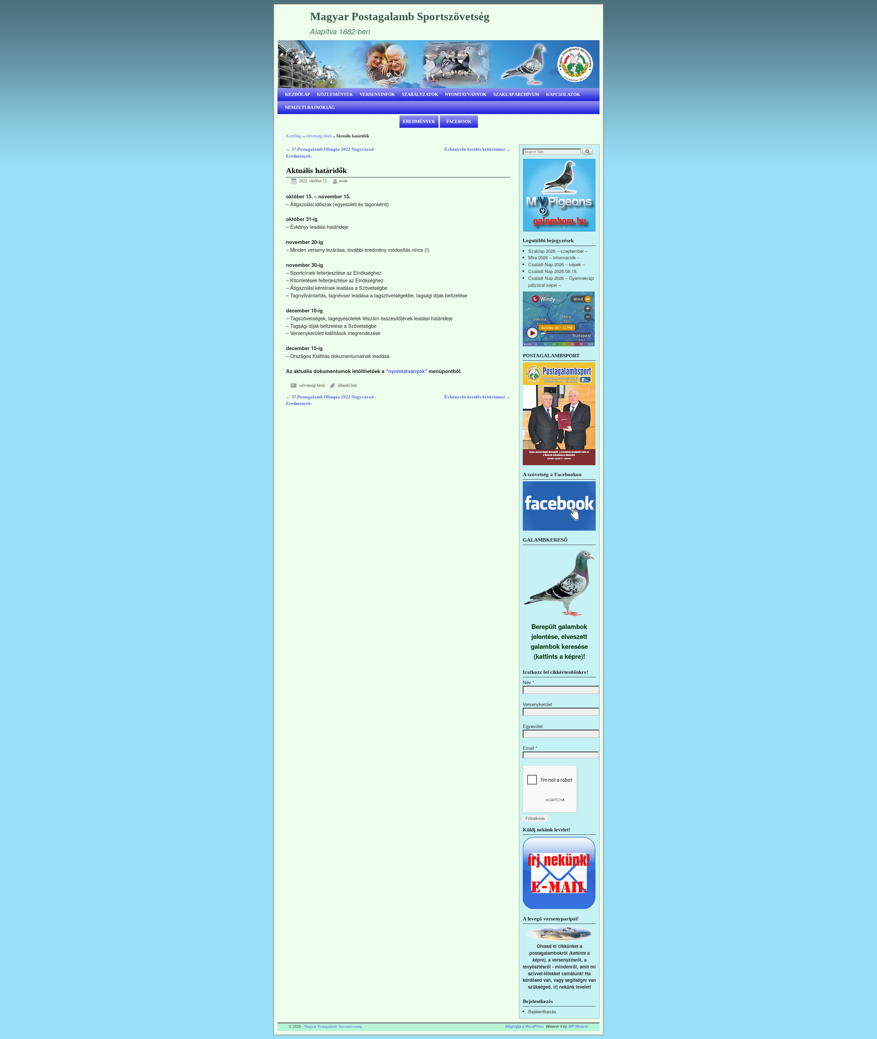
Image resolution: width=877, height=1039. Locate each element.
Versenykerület (537, 704)
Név (528, 682)
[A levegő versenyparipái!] (559, 939)
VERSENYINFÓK (377, 94)
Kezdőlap (293, 136)
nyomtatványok (406, 371)
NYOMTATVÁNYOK (465, 94)
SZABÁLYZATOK (420, 94)
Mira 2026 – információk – (554, 257)
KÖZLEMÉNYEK (335, 94)
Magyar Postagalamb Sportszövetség (400, 16)
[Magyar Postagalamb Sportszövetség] (438, 64)
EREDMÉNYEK (419, 121)
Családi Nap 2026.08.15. (553, 271)
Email (530, 748)
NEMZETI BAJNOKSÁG (310, 107)
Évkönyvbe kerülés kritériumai (477, 149)
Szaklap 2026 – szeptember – (558, 251)
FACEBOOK (458, 121)
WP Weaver (578, 1026)
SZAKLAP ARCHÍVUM (516, 94)
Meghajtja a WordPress (524, 1026)
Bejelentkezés (542, 1011)
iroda (343, 181)
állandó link (347, 385)
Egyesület (533, 726)
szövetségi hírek (319, 136)
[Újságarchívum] (559, 463)
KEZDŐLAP (297, 94)
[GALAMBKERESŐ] (559, 618)
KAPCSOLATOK (563, 94)
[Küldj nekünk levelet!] (559, 907)
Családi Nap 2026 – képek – (556, 264)
